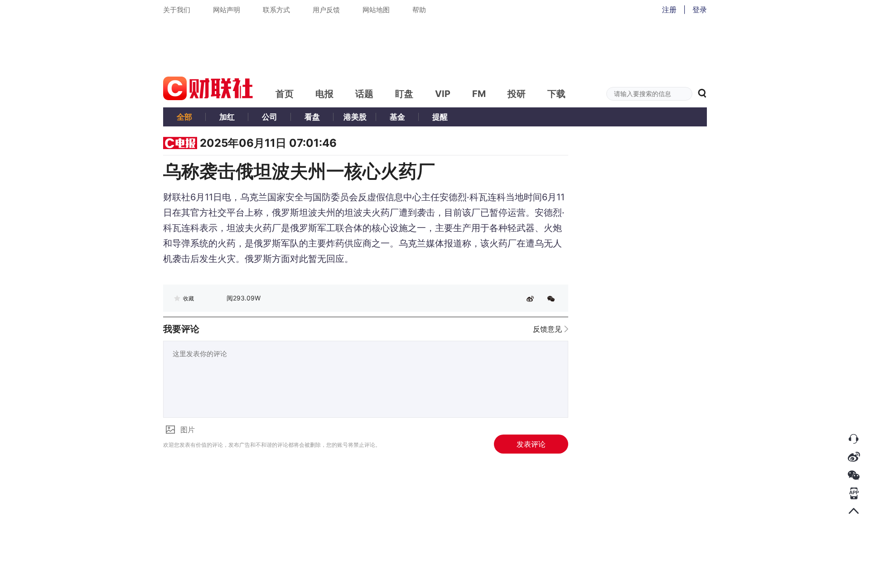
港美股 (355, 116)
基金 (397, 116)
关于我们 (176, 9)
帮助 (419, 9)
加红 (227, 116)
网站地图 (376, 9)
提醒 (440, 116)
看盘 (312, 116)
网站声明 (226, 9)
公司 (269, 116)
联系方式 (276, 9)
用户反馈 (326, 9)
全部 (184, 116)
